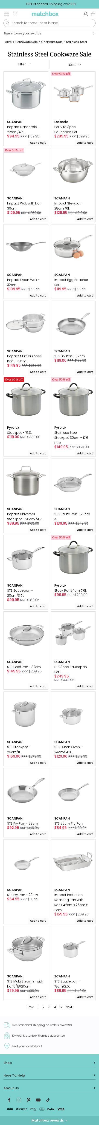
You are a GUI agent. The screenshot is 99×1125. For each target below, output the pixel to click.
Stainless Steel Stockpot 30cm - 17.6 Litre (71, 437)
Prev (30, 1007)
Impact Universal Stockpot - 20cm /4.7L (25, 516)
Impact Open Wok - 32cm (23, 282)
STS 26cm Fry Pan (68, 823)
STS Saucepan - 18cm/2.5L (67, 984)
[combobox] (49, 23)
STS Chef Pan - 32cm (24, 667)
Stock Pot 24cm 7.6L (70, 590)
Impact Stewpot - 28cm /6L (68, 206)
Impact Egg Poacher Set (71, 282)
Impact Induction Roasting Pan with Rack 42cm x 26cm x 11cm (70, 902)
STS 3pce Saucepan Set (70, 669)
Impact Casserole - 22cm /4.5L (23, 129)
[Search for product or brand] (7, 23)
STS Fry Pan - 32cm (69, 356)
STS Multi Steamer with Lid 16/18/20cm (25, 984)
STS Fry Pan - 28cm (22, 823)
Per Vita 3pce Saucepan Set (65, 129)
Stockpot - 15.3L (19, 432)
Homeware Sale (26, 42)
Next (69, 1007)
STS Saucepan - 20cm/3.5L (20, 593)
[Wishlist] (14, 13)
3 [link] (49, 1007)
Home (7, 42)
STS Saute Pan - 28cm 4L (72, 516)
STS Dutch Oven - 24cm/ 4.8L (68, 749)
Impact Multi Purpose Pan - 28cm (24, 359)
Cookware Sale (51, 42)
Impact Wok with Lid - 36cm (24, 206)
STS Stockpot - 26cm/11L (19, 749)
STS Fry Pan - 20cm (22, 895)
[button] (49, 1120)
